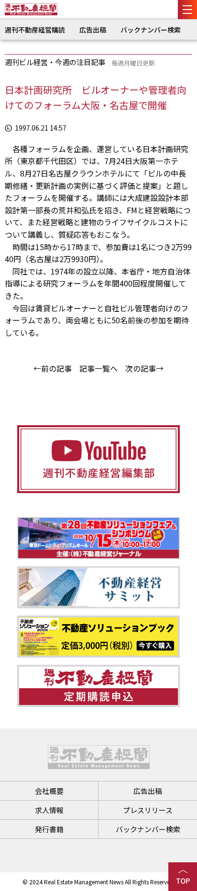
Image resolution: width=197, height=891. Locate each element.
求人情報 (49, 810)
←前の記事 (52, 368)
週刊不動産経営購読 (35, 29)
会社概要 (49, 791)
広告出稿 (92, 29)
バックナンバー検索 (150, 29)
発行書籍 (49, 829)
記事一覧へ (98, 368)
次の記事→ (144, 368)
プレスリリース (148, 810)
